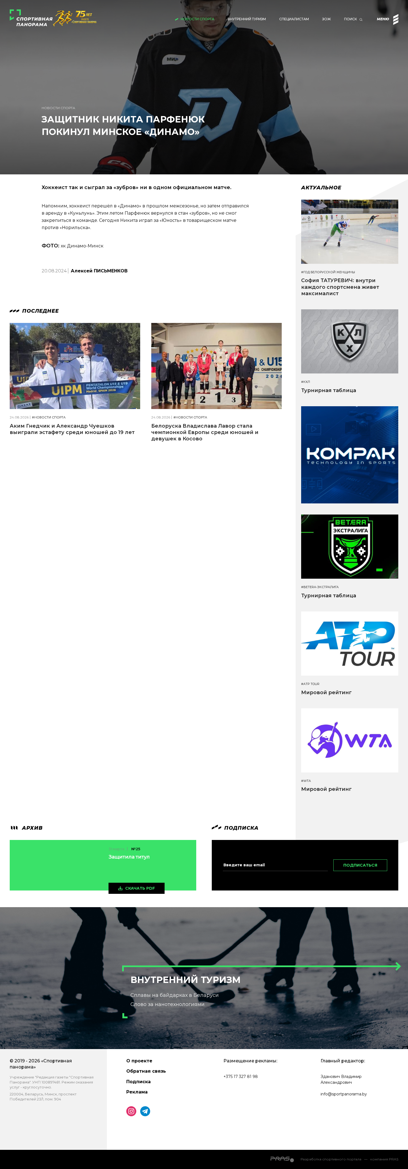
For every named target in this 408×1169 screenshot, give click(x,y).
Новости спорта (197, 19)
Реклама (137, 1092)
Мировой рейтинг (326, 692)
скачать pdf (140, 888)
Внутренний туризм (247, 19)
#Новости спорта (49, 417)
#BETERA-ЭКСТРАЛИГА (320, 587)
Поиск (350, 19)
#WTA (306, 780)
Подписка (138, 1081)
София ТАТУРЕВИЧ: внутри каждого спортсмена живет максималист (340, 287)
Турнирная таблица (328, 390)
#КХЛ (305, 381)
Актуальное (321, 188)
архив (31, 828)
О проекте (139, 1060)
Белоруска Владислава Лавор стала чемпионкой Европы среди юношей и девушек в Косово (204, 432)
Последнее (40, 311)
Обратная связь (146, 1071)
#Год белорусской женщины (328, 272)
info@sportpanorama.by (344, 1094)
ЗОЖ (326, 19)
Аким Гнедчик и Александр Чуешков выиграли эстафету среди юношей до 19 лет (72, 429)
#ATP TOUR (310, 684)
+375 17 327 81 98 (240, 1076)
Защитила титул (129, 857)
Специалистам (294, 19)
